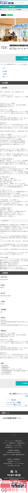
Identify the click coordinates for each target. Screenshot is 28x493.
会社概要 (10, 450)
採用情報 (16, 450)
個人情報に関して (9, 447)
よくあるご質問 (17, 445)
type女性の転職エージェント (10, 463)
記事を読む (9, 445)
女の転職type (16, 459)
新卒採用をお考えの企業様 (13, 452)
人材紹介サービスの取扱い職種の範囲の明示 (13, 454)
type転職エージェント (13, 461)
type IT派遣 (10, 465)
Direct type (17, 465)
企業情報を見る (20, 443)
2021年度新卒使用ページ (12, 418)
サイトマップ (18, 447)
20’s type (21, 463)
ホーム (6, 440)
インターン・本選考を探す (8, 443)
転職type (9, 459)
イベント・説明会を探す (9, 6)
